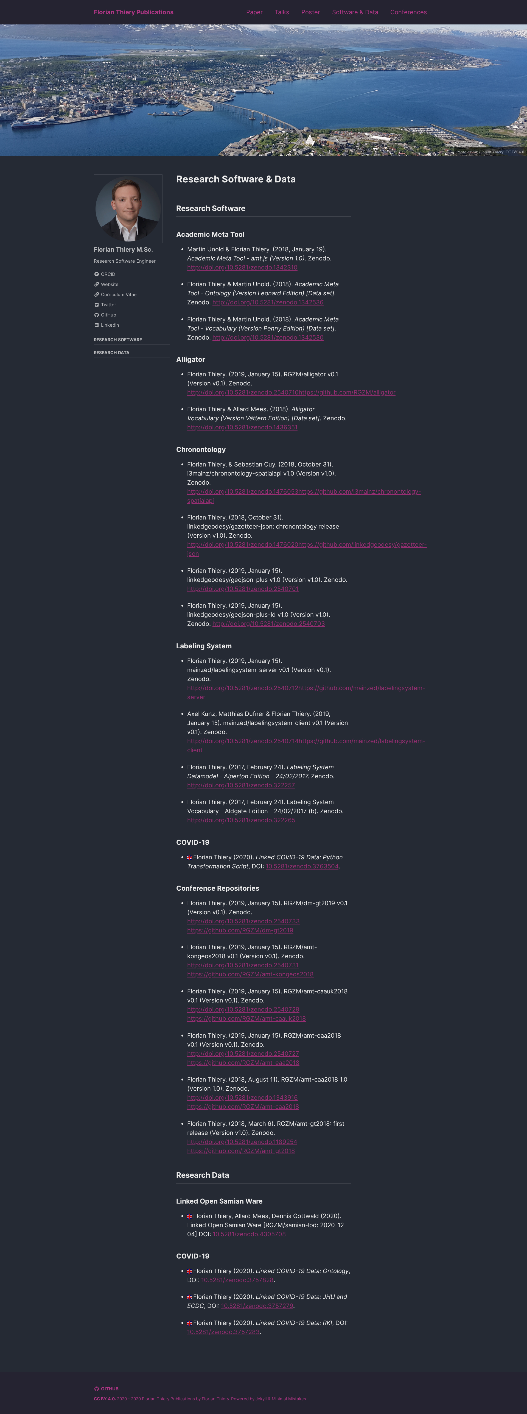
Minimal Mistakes (289, 1398)
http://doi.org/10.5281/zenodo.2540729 (243, 1009)
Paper (254, 12)
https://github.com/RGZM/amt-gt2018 (241, 1150)
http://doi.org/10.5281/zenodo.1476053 (242, 491)
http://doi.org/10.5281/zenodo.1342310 (242, 267)
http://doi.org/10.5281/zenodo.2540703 (268, 623)
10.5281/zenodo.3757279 (257, 1305)
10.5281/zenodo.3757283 (223, 1331)
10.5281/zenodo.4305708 (249, 1234)
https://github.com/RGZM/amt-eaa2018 (243, 1062)
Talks (282, 12)
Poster (310, 12)
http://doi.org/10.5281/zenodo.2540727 (243, 1053)
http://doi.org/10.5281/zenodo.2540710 (243, 392)
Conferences (408, 12)
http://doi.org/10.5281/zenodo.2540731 (243, 965)
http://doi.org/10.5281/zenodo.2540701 (243, 588)
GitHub (110, 1388)
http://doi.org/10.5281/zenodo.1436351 (242, 427)
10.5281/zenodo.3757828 (237, 1280)
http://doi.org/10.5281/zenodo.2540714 (243, 740)
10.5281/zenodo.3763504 (302, 866)
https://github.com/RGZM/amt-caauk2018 (246, 1018)
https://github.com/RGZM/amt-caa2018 (243, 1106)
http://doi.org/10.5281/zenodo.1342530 (268, 337)
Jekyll (261, 1398)
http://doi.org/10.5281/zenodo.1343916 (242, 1097)
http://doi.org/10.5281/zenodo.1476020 (242, 544)
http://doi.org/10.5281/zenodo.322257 (241, 785)
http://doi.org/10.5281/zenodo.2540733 (243, 921)
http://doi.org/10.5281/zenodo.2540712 (242, 687)
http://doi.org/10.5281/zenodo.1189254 (242, 1141)
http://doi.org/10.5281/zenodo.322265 (241, 820)
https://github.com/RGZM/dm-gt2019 (240, 930)
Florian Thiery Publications (133, 12)
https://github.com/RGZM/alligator (347, 392)
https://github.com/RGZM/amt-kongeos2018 (250, 974)
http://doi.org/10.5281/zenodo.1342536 (268, 302)
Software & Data (355, 12)
